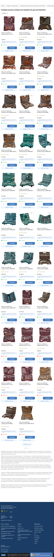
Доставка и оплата (38, 526)
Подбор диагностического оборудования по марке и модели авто (25, 531)
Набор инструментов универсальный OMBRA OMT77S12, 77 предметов (25, 72)
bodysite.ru (10, 520)
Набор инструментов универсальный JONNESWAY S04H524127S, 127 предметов (8, 229)
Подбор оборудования (22, 537)
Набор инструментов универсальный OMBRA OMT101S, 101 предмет (42, 111)
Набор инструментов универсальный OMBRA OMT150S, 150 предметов (43, 72)
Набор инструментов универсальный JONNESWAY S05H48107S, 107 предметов (44, 190)
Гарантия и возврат (38, 528)
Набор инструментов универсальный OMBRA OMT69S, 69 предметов (9, 151)
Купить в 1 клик (9, 50)
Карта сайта (11, 517)
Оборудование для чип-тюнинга (8, 531)
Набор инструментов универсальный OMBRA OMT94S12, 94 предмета (43, 307)
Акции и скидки (37, 531)
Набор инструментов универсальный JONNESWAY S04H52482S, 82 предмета (44, 151)
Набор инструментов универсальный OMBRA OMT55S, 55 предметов (27, 423)
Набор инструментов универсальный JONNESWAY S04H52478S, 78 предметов (8, 190)
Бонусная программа (38, 530)
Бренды (19, 539)
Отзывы (36, 541)
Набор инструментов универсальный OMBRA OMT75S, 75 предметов (9, 72)
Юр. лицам (36, 535)
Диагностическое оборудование (8, 526)
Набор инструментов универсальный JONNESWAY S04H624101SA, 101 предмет (26, 268)
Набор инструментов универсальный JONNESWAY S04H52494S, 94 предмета (26, 151)
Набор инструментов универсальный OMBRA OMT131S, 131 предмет (24, 111)
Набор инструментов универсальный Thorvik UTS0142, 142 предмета (7, 344)
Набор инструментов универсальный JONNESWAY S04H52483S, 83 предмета (26, 229)
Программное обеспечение (7, 538)
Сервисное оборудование (12, 5)
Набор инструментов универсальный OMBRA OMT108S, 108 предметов (43, 268)
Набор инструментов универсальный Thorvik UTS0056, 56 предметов (7, 33)
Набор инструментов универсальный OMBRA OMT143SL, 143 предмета (43, 384)
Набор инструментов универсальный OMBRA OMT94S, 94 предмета (6, 423)
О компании (36, 537)
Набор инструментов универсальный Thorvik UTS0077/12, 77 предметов (25, 307)
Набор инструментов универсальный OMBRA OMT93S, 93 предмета (45, 33)
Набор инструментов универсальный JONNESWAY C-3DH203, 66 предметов (8, 307)
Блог (35, 533)
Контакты (19, 526)
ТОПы (35, 543)
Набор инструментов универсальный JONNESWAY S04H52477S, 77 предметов (26, 190)
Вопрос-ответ (21, 528)
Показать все (27, 444)
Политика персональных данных (4, 516)
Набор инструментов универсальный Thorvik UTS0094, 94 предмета (42, 344)
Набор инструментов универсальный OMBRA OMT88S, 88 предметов (9, 111)
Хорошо (3, 554)
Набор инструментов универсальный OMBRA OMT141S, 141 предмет (24, 33)
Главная (2, 5)
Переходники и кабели (6, 533)
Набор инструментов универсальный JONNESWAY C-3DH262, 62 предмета (44, 229)
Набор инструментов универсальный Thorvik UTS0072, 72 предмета (24, 384)
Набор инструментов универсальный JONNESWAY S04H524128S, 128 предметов (8, 268)
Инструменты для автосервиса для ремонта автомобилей (32, 5)
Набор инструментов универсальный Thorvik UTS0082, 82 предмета (7, 384)
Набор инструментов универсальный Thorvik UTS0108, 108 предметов (25, 344)
